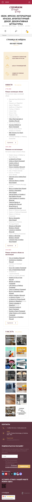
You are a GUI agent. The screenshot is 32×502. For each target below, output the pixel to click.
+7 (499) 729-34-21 (11, 428)
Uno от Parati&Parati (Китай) (17, 270)
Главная (4, 35)
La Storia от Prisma (14, 297)
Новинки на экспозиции (13, 149)
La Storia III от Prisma (15, 159)
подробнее (10, 142)
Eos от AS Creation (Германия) (17, 268)
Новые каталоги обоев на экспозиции (14, 253)
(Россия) (16, 121)
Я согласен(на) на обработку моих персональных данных (12, 463)
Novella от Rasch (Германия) (17, 311)
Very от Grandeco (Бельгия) (17, 258)
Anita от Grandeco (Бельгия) (17, 295)
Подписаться (24, 466)
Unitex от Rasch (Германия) (17, 161)
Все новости (18, 85)
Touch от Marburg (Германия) (17, 289)
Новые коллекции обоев (14, 92)
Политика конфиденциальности (12, 466)
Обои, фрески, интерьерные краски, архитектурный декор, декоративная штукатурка (16, 20)
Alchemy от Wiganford (15, 301)
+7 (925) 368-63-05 (21, 428)
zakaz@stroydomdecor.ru (13, 440)
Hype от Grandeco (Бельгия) (17, 167)
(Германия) (15, 127)
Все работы (18, 331)
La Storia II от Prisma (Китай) (17, 299)
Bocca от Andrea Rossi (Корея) (17, 188)
